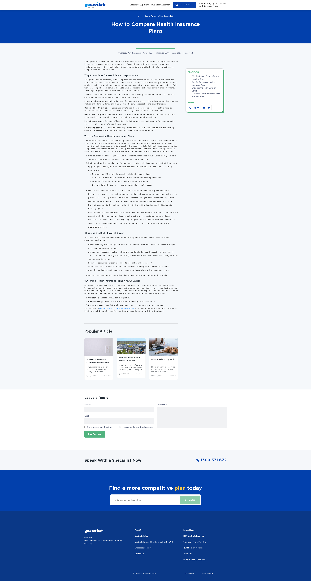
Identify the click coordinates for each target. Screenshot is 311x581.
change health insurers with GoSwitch (116, 308)
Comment (162, 405)
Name (87, 405)
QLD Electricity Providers (193, 548)
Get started (189, 498)
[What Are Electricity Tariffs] (163, 347)
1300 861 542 (187, 5)
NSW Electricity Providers (193, 536)
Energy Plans (188, 530)
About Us (139, 530)
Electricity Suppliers (139, 5)
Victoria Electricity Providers (194, 542)
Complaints (188, 554)
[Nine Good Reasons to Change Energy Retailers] (98, 349)
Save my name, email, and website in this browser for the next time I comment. (120, 427)
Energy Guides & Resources (194, 560)
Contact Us (139, 554)
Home (139, 16)
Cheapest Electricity (143, 548)
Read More (107, 376)
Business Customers (161, 5)
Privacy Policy (189, 573)
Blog (146, 16)
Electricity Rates (141, 536)
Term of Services (207, 573)
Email (87, 416)
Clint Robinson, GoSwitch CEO (139, 53)
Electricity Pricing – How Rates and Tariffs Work (154, 542)
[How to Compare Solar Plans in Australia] (131, 346)
